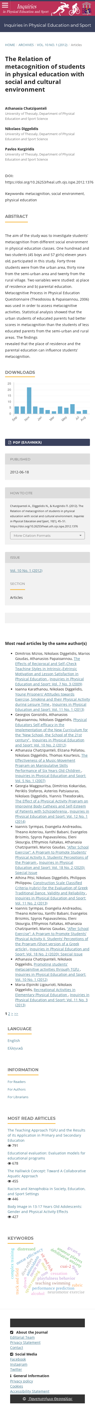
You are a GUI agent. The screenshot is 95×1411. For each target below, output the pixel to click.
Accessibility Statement (29, 1391)
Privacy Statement (25, 1342)
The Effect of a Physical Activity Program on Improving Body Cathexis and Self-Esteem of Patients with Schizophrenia (51, 806)
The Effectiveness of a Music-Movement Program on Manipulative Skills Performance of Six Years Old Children (51, 763)
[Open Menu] (5, 5)
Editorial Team (22, 1337)
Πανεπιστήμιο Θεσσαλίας (50, 1398)
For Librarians (18, 1097)
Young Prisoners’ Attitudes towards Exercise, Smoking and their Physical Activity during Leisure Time (52, 699)
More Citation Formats (32, 535)
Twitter (16, 1369)
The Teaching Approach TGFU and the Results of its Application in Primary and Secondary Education (46, 1135)
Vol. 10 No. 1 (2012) (52, 45)
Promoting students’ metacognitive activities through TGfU (47, 967)
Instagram (18, 1364)
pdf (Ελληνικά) (27, 442)
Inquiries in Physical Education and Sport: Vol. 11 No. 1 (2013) (50, 707)
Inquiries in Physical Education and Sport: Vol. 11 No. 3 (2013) (52, 999)
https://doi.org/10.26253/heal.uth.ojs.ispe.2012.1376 (49, 182)
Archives (26, 45)
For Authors (17, 1089)
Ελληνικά (15, 1048)
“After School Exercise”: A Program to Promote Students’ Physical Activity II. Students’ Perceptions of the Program (52, 855)
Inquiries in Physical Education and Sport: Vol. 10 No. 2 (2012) (49, 742)
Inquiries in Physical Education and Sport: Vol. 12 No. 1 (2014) (52, 816)
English (14, 1040)
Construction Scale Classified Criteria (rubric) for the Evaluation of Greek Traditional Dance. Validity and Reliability (51, 887)
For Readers (17, 1081)
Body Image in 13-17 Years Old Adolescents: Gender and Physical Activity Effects (45, 1209)
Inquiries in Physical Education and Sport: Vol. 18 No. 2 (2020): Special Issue (50, 867)
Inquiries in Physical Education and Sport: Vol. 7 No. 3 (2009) (49, 681)
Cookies (16, 1386)
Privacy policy (21, 1381)
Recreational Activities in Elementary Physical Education (45, 992)
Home (10, 45)
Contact (16, 1347)
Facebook (18, 1359)
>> (16, 1013)
